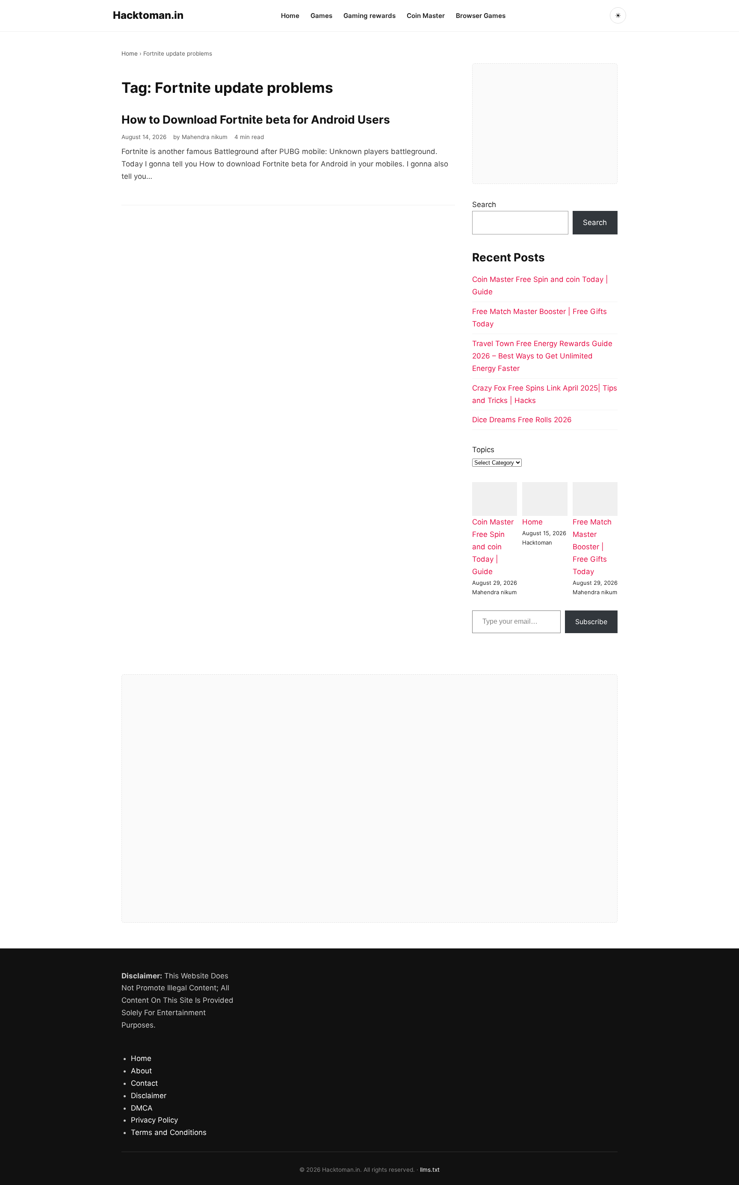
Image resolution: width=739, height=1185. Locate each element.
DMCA (142, 1108)
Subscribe (591, 621)
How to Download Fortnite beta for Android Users (255, 119)
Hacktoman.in (148, 15)
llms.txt (430, 1169)
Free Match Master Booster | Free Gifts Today (592, 547)
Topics (483, 449)
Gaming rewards (369, 16)
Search (484, 204)
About (141, 1070)
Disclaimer (148, 1095)
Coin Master (426, 16)
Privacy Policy (154, 1120)
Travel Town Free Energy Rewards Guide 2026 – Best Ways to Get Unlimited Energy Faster (542, 356)
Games (321, 16)
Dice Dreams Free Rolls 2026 (522, 419)
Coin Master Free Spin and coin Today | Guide (493, 547)
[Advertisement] (545, 124)
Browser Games (480, 16)
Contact (144, 1083)
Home (290, 16)
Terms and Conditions (169, 1132)
